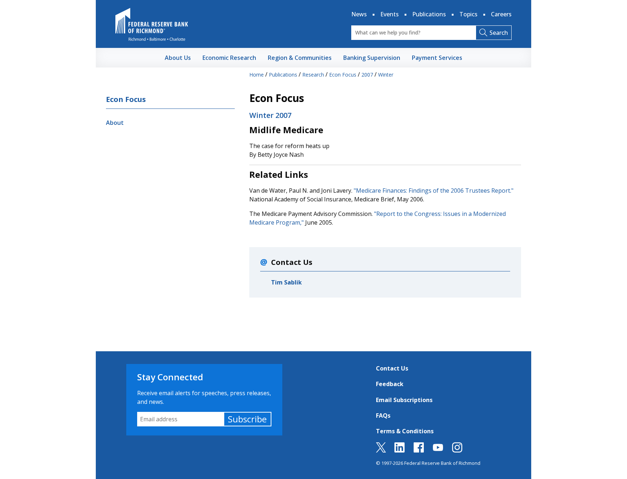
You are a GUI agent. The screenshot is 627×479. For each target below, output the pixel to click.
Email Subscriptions (404, 400)
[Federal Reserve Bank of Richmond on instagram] (457, 450)
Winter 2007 (270, 115)
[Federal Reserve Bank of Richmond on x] (381, 450)
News (359, 14)
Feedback (389, 384)
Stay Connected (170, 377)
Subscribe (247, 419)
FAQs (383, 415)
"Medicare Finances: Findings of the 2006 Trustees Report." (433, 191)
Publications (429, 14)
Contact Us (392, 368)
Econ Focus (126, 99)
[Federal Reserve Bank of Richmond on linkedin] (399, 450)
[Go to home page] (151, 24)
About (115, 123)
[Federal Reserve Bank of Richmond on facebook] (419, 450)
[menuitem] (178, 57)
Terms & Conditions (405, 431)
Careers (501, 14)
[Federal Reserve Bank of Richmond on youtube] (438, 450)
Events (389, 14)
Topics (468, 14)
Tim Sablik (286, 282)
